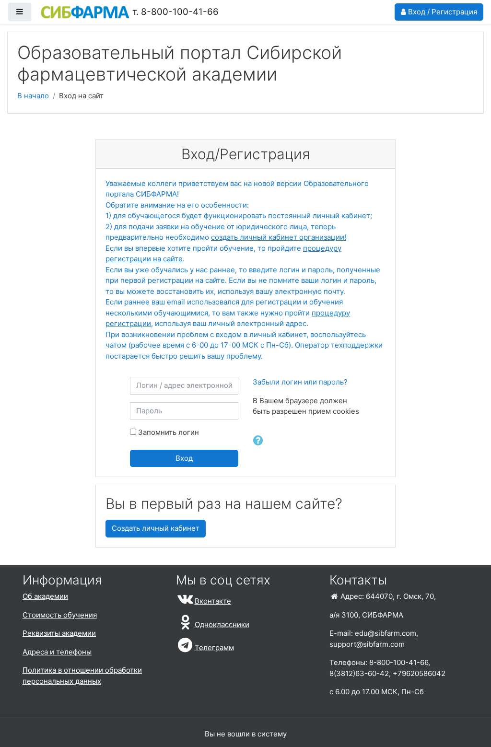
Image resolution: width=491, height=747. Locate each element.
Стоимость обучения (60, 614)
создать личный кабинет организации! (278, 237)
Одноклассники (222, 624)
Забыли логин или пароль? (300, 381)
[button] (259, 441)
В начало (33, 95)
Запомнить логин (168, 432)
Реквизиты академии (59, 633)
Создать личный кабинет (155, 528)
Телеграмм (214, 647)
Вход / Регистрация (441, 11)
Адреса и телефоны (57, 651)
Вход (184, 458)
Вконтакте (213, 601)
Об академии (45, 596)
